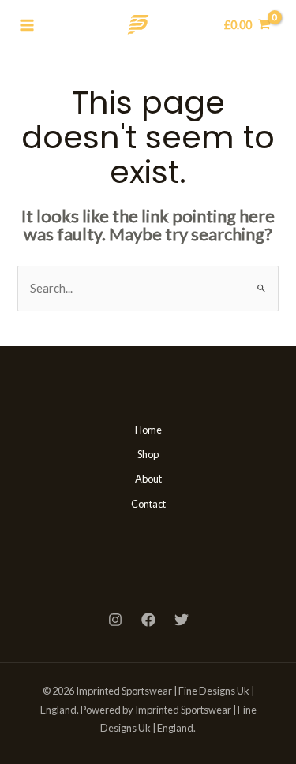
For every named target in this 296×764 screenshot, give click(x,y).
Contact (148, 504)
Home (148, 429)
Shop (148, 454)
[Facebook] (148, 620)
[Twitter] (181, 620)
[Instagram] (115, 620)
